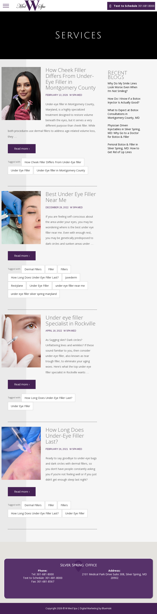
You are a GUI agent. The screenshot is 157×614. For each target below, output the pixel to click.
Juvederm (71, 277)
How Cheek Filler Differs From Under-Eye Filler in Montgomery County (71, 78)
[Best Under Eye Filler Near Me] (21, 217)
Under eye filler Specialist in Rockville (71, 320)
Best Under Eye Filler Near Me (71, 196)
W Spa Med (76, 95)
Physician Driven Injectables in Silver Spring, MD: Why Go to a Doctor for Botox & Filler (124, 131)
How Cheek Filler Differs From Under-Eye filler (53, 162)
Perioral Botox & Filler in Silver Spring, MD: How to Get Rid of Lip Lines (123, 148)
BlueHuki (106, 608)
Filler (51, 269)
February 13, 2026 (57, 95)
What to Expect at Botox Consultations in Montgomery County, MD (124, 113)
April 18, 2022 (54, 330)
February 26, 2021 (57, 449)
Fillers (64, 269)
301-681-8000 (45, 574)
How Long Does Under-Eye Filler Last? (35, 277)
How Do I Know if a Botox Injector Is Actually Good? (124, 100)
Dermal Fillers (33, 269)
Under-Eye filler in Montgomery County (61, 170)
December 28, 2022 (57, 207)
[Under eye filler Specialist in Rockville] (21, 341)
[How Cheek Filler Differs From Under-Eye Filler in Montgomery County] (21, 93)
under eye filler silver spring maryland (34, 294)
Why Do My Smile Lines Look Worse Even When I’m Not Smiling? (122, 87)
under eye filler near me (70, 285)
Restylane (17, 285)
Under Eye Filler (20, 170)
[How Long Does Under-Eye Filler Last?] (21, 453)
